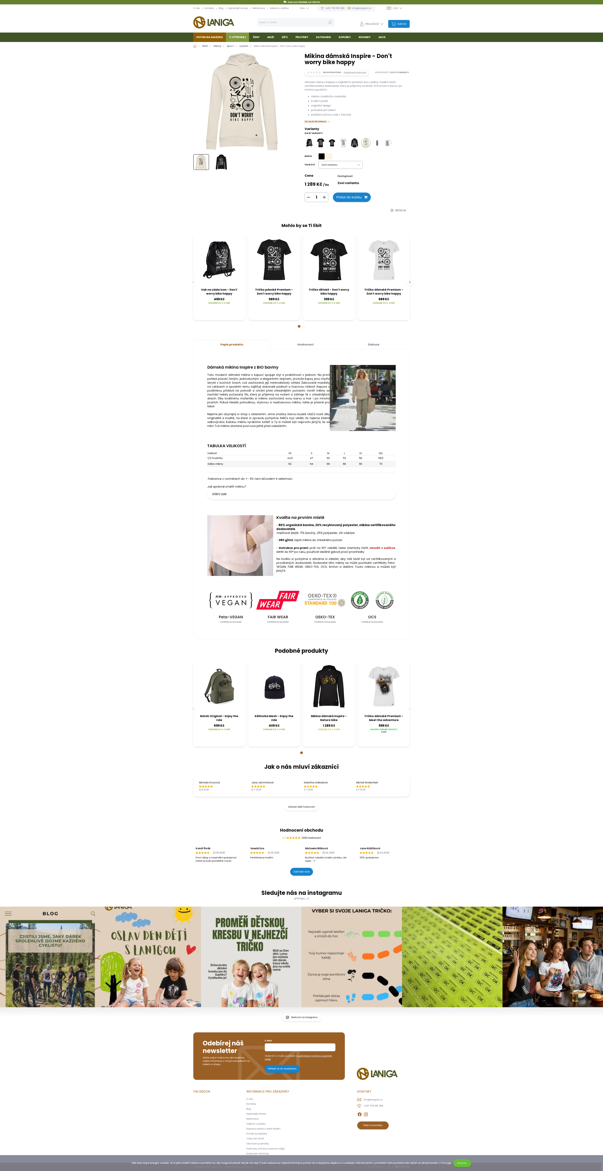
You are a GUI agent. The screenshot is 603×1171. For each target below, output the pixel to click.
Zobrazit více (301, 871)
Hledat (330, 22)
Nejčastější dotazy (238, 8)
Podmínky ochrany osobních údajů (265, 1148)
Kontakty (209, 8)
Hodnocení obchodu (301, 830)
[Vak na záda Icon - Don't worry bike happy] (309, 143)
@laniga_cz (301, 898)
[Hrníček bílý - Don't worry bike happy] (388, 143)
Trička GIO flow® (255, 1138)
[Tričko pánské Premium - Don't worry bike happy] (320, 143)
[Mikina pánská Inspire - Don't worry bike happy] (354, 143)
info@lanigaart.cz (373, 1099)
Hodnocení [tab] (305, 344)
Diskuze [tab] (373, 344)
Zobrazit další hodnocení (301, 806)
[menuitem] (211, 37)
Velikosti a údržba (279, 8)
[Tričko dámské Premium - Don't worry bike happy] (343, 143)
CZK (395, 8)
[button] (299, 326)
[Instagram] (366, 1113)
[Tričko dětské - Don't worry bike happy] (332, 143)
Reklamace (259, 8)
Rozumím (462, 1163)
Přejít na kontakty (373, 1125)
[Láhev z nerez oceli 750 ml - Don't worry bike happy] (377, 143)
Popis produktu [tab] (231, 344)
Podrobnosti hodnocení (355, 72)
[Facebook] (359, 1113)
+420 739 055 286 (373, 1105)
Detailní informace (316, 121)
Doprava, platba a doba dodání (263, 1128)
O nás (196, 8)
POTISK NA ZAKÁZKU (256, 1133)
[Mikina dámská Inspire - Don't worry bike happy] (366, 143)
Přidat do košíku (349, 197)
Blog (221, 8)
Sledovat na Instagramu (304, 1017)
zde (449, 1163)
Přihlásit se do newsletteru (282, 1068)
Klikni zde (219, 494)
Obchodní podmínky (257, 1143)
